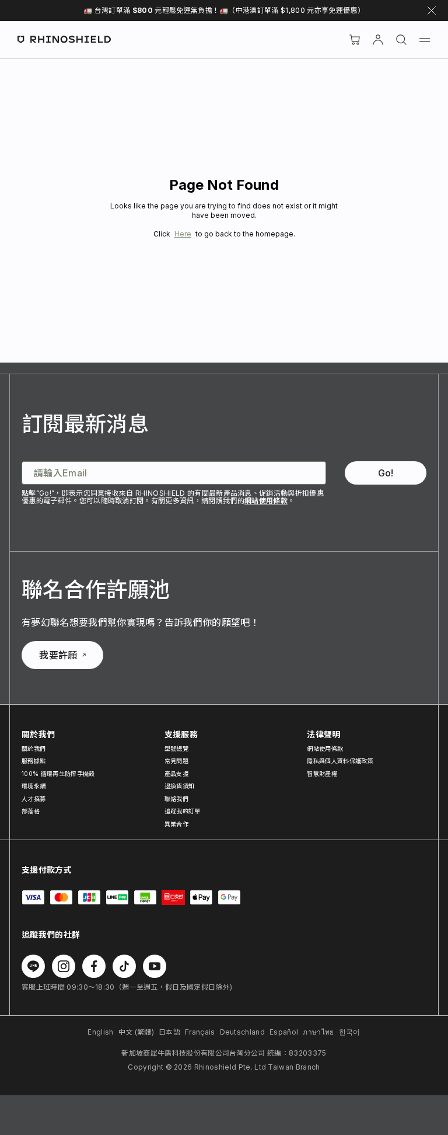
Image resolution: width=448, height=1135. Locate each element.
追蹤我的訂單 (182, 810)
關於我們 (34, 748)
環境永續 (34, 785)
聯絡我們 (176, 798)
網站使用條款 (266, 500)
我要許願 (58, 655)
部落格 (31, 810)
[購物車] (354, 39)
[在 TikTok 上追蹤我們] (124, 966)
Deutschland (242, 1032)
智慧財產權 (322, 773)
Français (200, 1032)
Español (284, 1032)
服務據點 (34, 760)
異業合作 (176, 823)
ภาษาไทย (318, 1032)
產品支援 (176, 773)
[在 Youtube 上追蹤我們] (154, 966)
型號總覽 (176, 748)
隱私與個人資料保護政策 (340, 760)
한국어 (349, 1032)
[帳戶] (378, 39)
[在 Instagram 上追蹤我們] (63, 966)
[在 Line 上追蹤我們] (33, 966)
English (100, 1032)
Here (182, 233)
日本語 (169, 1032)
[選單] (424, 39)
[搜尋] (401, 39)
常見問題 (176, 760)
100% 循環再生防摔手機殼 (58, 773)
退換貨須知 (179, 785)
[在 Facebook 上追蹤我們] (94, 966)
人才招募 (34, 798)
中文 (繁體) (136, 1032)
